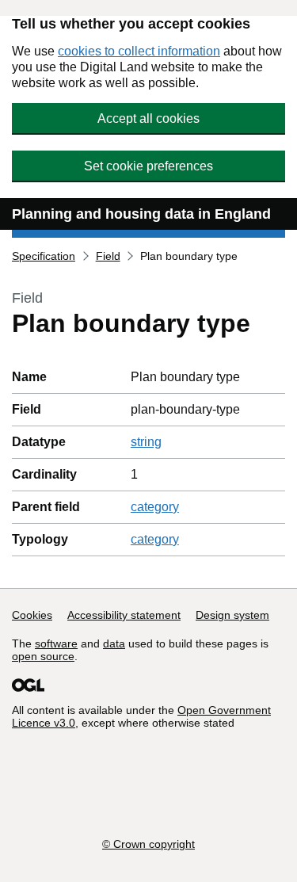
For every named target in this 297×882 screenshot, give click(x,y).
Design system (232, 615)
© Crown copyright (148, 844)
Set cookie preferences (148, 166)
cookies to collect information (139, 51)
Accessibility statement (124, 615)
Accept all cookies (148, 118)
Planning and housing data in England (141, 214)
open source (43, 656)
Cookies (32, 615)
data (114, 643)
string (146, 442)
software (56, 643)
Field (108, 256)
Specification (43, 256)
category (155, 507)
